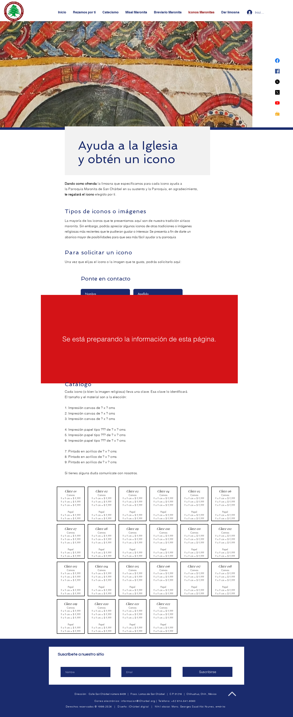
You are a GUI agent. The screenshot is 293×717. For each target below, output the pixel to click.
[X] (277, 81)
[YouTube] (277, 103)
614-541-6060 (186, 700)
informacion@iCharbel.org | (140, 700)
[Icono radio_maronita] (277, 113)
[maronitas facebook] (277, 60)
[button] (139, 339)
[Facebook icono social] (277, 71)
